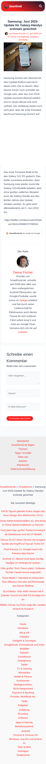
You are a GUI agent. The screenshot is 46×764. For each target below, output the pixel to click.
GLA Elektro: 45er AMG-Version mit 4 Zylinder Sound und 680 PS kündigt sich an (23, 595)
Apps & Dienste (24, 722)
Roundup (23, 713)
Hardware (23, 628)
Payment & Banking (23, 692)
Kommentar (23, 680)
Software (23, 717)
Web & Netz (24, 747)
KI (24, 743)
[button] (40, 6)
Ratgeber (23, 705)
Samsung (23, 40)
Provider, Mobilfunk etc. (23, 696)
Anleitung (24, 709)
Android (33, 37)
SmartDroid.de (8, 486)
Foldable (24, 636)
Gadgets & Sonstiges (24, 640)
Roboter (24, 652)
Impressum (23, 465)
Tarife (24, 701)
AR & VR (24, 632)
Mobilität (24, 648)
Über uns (23, 457)
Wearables (24, 672)
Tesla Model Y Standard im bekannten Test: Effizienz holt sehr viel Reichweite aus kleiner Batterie (23, 582)
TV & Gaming (24, 668)
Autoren (23, 461)
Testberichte (23, 755)
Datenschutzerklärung (23, 469)
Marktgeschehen (23, 684)
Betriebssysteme (24, 726)
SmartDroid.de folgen (23, 445)
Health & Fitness (23, 676)
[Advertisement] (23, 143)
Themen (23, 449)
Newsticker (23, 441)
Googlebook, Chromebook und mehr (24, 644)
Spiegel (23, 300)
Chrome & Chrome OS (25, 735)
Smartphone (23, 37)
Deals (23, 624)
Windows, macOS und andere (25, 739)
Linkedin (22, 332)
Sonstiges (23, 751)
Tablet (24, 664)
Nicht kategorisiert (23, 688)
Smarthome (24, 656)
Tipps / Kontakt (23, 453)
